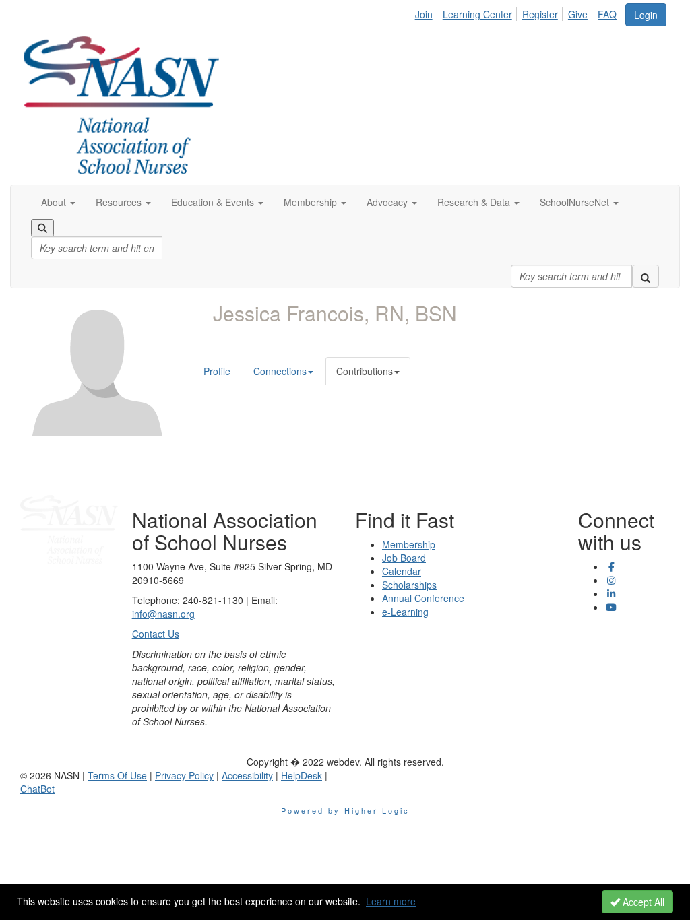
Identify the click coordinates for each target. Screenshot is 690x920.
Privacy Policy (184, 775)
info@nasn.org (163, 613)
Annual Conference (423, 598)
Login (646, 15)
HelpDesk (301, 775)
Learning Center (477, 14)
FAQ (607, 14)
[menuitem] (427, 12)
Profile (216, 371)
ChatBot (37, 788)
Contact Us (155, 633)
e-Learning (405, 611)
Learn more (391, 901)
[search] (645, 276)
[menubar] (519, 12)
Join (424, 14)
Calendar (401, 571)
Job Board (404, 557)
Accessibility (247, 775)
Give (578, 14)
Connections (280, 371)
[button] (58, 202)
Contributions (364, 371)
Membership (408, 544)
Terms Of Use (117, 775)
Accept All (642, 902)
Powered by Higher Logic (345, 810)
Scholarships (409, 584)
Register (540, 14)
